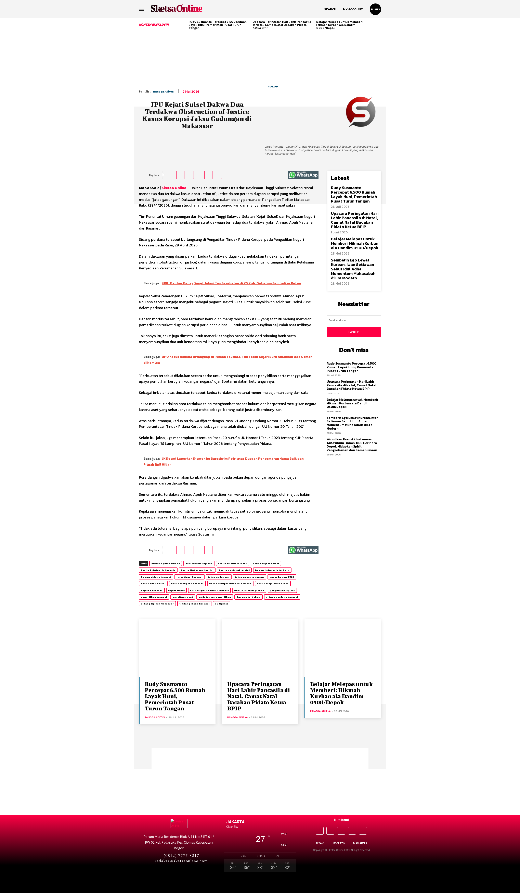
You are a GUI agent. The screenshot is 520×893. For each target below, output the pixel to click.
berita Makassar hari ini (197, 570)
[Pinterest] (190, 175)
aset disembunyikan (198, 563)
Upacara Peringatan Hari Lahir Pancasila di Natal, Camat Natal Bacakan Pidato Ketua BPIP (281, 24)
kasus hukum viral (153, 583)
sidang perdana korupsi (282, 597)
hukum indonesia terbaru (272, 570)
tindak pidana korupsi (194, 603)
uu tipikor (221, 603)
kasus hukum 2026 (282, 576)
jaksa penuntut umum (249, 576)
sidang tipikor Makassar (157, 603)
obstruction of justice (249, 590)
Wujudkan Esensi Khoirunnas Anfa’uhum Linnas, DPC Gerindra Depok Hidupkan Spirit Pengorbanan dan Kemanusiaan (352, 444)
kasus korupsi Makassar (187, 583)
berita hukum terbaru (232, 563)
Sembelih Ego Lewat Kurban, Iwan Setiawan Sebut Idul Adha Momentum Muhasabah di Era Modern (353, 269)
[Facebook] (171, 175)
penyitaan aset (182, 597)
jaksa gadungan (219, 576)
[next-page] (379, 23)
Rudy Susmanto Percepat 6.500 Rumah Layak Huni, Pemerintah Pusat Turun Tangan (218, 24)
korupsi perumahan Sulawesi (209, 590)
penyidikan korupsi (154, 597)
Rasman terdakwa (248, 597)
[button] (330, 9)
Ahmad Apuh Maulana (165, 563)
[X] (180, 175)
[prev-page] (184, 23)
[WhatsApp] (199, 175)
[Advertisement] (260, 40)
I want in (354, 332)
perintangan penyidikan (214, 597)
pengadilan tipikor (282, 590)
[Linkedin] (208, 175)
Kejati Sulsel (176, 590)
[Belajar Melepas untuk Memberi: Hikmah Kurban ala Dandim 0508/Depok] (342, 648)
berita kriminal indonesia (158, 570)
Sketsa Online (173, 188)
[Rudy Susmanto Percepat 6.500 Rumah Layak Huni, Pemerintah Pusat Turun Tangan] (177, 648)
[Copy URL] (218, 175)
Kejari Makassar (152, 590)
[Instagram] (330, 831)
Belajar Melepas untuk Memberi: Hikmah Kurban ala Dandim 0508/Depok (339, 24)
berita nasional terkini (234, 570)
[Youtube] (363, 831)
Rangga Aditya (163, 91)
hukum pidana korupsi (156, 576)
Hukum (273, 86)
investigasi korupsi (190, 576)
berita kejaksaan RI (266, 563)
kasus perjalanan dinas (273, 583)
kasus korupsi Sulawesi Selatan (230, 583)
